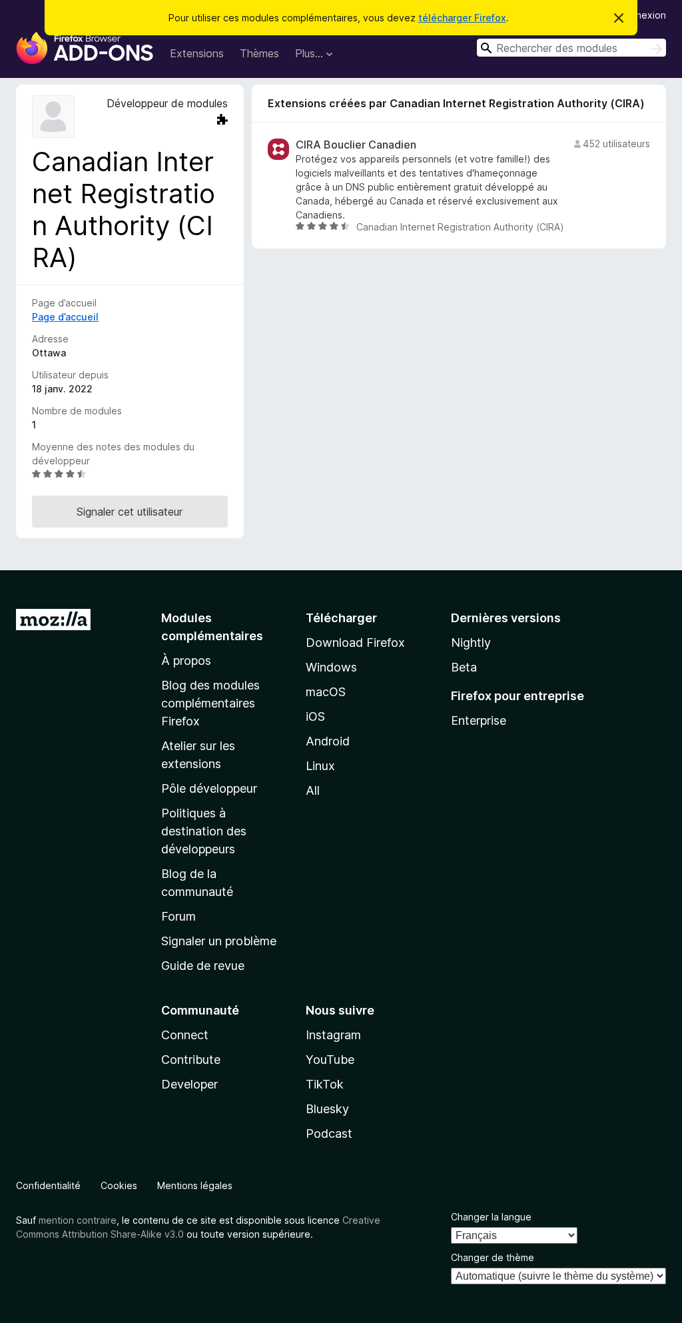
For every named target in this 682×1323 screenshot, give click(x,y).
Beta (464, 667)
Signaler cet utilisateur (129, 511)
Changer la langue (491, 1216)
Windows (331, 667)
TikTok (325, 1084)
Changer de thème (492, 1257)
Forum (178, 916)
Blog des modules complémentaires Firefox (210, 703)
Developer (189, 1084)
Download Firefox (355, 643)
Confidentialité (48, 1185)
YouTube (330, 1060)
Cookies (119, 1185)
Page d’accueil (65, 316)
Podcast (329, 1133)
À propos (186, 660)
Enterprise (478, 720)
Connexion (642, 15)
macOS (326, 692)
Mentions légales (194, 1185)
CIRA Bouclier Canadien (356, 145)
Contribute (190, 1060)
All (313, 790)
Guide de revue (202, 966)
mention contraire (78, 1220)
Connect (184, 1035)
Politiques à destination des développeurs (203, 831)
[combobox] (571, 48)
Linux (320, 766)
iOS (315, 716)
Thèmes (259, 53)
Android (328, 741)
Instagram (333, 1035)
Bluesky (327, 1109)
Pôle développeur (209, 788)
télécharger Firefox (462, 17)
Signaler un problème (218, 941)
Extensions (197, 53)
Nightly (471, 643)
